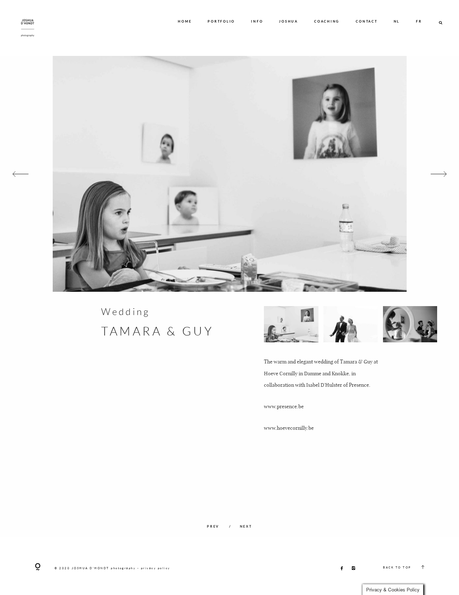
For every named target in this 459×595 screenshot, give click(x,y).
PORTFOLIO (221, 21)
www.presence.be (284, 406)
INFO (257, 21)
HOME (184, 21)
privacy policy (155, 568)
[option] (229, 174)
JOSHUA (288, 21)
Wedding (125, 311)
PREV (214, 526)
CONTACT (366, 21)
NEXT (246, 526)
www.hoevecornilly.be (289, 427)
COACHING (327, 21)
